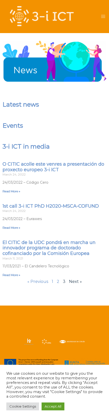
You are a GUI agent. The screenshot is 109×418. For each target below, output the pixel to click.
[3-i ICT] (42, 16)
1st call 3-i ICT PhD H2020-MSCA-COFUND (51, 206)
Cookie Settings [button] (22, 406)
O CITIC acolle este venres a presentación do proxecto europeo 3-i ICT (53, 166)
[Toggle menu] (103, 16)
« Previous (37, 281)
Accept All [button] (53, 406)
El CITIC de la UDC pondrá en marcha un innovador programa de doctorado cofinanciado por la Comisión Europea (49, 248)
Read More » (11, 191)
